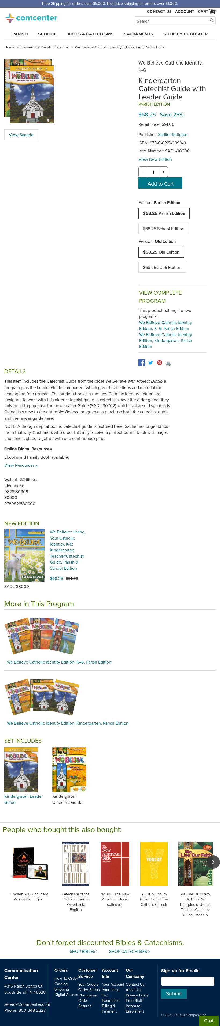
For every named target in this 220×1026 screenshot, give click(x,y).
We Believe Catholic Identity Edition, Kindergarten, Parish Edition (165, 341)
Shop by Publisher (185, 34)
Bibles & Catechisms (90, 34)
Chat (208, 1020)
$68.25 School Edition (163, 228)
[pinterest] (159, 362)
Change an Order (87, 997)
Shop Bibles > (84, 951)
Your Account (113, 984)
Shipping (61, 989)
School (47, 34)
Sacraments (138, 34)
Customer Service (87, 973)
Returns (84, 1006)
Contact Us (159, 11)
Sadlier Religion (173, 134)
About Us (133, 989)
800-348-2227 (32, 1010)
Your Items (111, 989)
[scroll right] (213, 862)
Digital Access (66, 994)
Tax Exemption (111, 997)
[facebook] (141, 362)
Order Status (89, 989)
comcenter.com (31, 16)
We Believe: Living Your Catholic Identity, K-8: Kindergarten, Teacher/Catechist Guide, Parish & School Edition (67, 550)
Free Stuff (134, 1000)
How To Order (66, 978)
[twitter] (150, 362)
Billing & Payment (109, 1008)
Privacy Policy (137, 995)
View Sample (21, 135)
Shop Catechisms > (129, 951)
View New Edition (155, 159)
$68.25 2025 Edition (162, 267)
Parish (20, 34)
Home (9, 47)
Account (184, 11)
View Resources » (21, 465)
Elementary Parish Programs (45, 47)
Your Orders (88, 984)
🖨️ (168, 363)
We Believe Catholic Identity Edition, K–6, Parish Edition (121, 47)
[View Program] (110, 636)
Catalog (61, 983)
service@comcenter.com (27, 1004)
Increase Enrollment (135, 1008)
